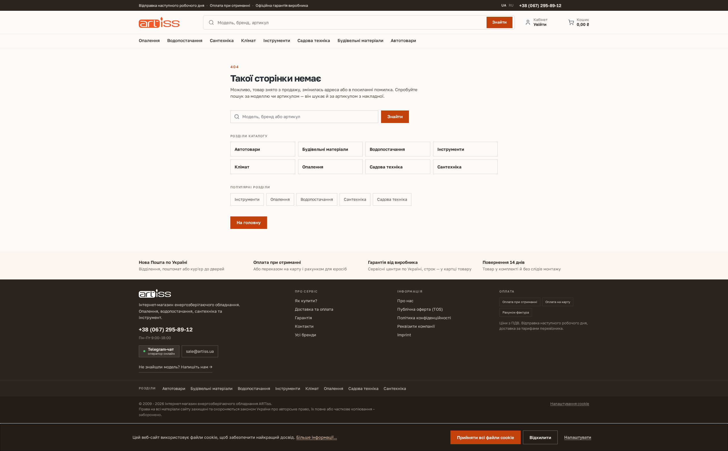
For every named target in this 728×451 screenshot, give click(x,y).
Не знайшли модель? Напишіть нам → (175, 366)
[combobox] (350, 22)
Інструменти (450, 149)
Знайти (499, 22)
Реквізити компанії (416, 326)
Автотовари (247, 149)
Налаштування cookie (569, 403)
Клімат (242, 166)
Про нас (405, 300)
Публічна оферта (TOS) (420, 309)
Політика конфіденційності (424, 317)
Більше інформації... (316, 437)
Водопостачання (387, 149)
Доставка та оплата (314, 309)
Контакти (304, 326)
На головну (249, 222)
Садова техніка (386, 166)
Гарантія (303, 317)
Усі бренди (305, 334)
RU (511, 5)
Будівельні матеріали (325, 149)
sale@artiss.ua (200, 351)
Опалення (312, 166)
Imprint (404, 334)
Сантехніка (449, 166)
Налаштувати (577, 437)
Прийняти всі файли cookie (485, 437)
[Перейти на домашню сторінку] (166, 22)
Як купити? (306, 300)
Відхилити (540, 437)
